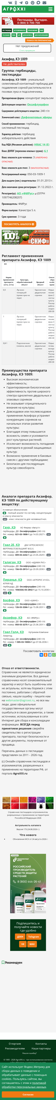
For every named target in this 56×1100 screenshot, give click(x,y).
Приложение (32, 30)
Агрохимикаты (19, 30)
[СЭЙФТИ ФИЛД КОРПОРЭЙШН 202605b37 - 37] (28, 21)
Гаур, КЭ (9, 527)
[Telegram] (50, 655)
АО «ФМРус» (25, 193)
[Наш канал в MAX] (39, 2)
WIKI (13, 35)
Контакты (41, 1043)
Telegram (33, 936)
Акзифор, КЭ (12, 618)
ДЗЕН (20, 936)
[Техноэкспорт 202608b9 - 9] (28, 883)
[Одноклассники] (45, 655)
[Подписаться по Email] (45, 2)
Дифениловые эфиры (36, 117)
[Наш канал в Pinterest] (33, 2)
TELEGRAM (6, 35)
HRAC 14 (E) (41, 144)
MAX (32, 944)
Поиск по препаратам (39, 40)
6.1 (46, 151)
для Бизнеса (27, 35)
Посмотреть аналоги (18, 224)
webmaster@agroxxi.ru (20, 700)
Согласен (28, 1094)
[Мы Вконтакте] (11, 2)
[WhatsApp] (54, 655)
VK (22, 944)
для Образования (41, 35)
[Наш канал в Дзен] (27, 2)
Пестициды (7, 30)
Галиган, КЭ (12, 562)
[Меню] (50, 9)
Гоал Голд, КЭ (13, 632)
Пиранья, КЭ (12, 580)
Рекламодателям (15, 1048)
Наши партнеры (41, 1048)
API (19, 35)
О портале (15, 1043)
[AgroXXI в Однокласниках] (17, 2)
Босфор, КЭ (11, 600)
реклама (14, 855)
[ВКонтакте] (41, 655)
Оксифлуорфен (38, 104)
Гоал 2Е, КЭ (11, 545)
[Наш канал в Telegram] (21, 2)
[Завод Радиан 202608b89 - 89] (28, 237)
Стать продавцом (27, 50)
